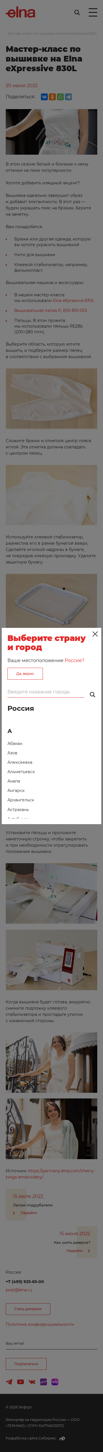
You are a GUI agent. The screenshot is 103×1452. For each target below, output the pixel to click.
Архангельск (20, 799)
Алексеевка (19, 762)
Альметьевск (21, 771)
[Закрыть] (95, 634)
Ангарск (16, 790)
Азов (12, 752)
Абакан (14, 743)
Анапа (13, 781)
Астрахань (18, 809)
